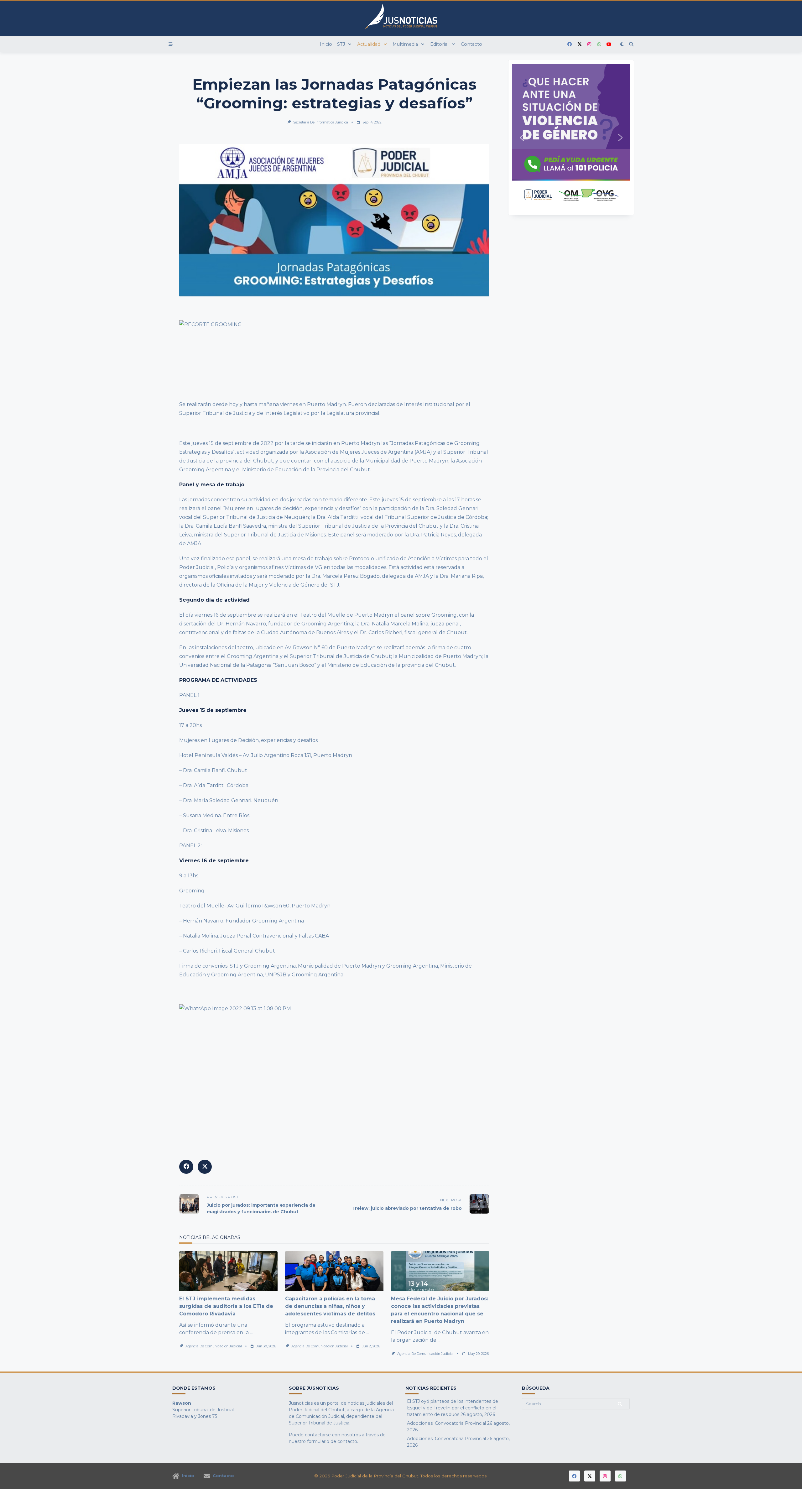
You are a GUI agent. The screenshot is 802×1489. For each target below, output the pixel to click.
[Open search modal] (631, 44)
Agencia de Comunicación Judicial (213, 1346)
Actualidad (368, 44)
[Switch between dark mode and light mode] (622, 44)
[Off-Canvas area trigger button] (171, 44)
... (251, 1332)
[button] (571, 137)
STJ (341, 44)
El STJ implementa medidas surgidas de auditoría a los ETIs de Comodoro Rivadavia (226, 1306)
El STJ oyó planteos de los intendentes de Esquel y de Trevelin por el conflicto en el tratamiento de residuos (452, 1407)
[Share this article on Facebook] (186, 1167)
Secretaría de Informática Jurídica (320, 122)
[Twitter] (579, 44)
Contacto (471, 44)
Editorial (439, 44)
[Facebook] (569, 44)
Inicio (326, 44)
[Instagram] (589, 44)
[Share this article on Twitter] (205, 1167)
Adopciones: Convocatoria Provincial (446, 1423)
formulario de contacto (332, 1441)
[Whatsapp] (599, 44)
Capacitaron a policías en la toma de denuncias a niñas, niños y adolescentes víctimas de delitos (330, 1306)
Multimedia (405, 44)
